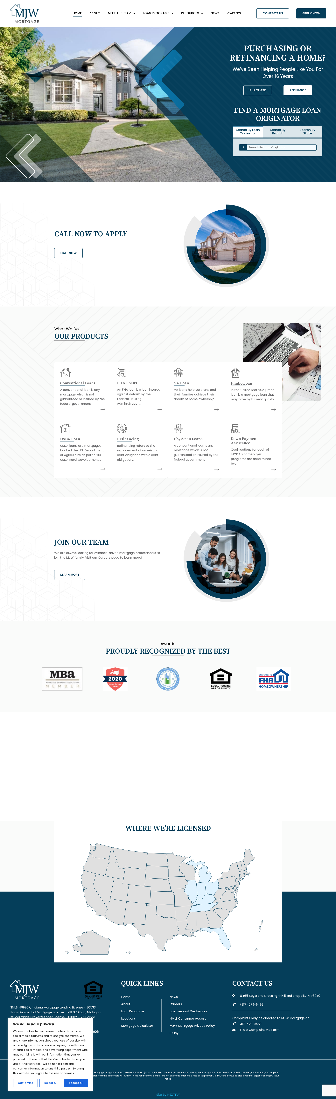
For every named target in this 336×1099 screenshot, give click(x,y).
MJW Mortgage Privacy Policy (192, 1025)
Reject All (50, 1083)
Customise (25, 1083)
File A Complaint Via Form (259, 1030)
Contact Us (272, 13)
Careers (234, 13)
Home (77, 13)
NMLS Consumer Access (188, 1018)
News (215, 13)
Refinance (298, 90)
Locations (128, 1018)
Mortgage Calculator (137, 1025)
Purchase (257, 90)
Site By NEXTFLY (168, 1094)
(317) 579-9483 (251, 1004)
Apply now (311, 13)
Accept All (76, 1083)
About (94, 13)
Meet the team (119, 13)
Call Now (68, 253)
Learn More (69, 574)
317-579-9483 (251, 1024)
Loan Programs (156, 13)
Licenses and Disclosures (188, 1011)
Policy (174, 1033)
